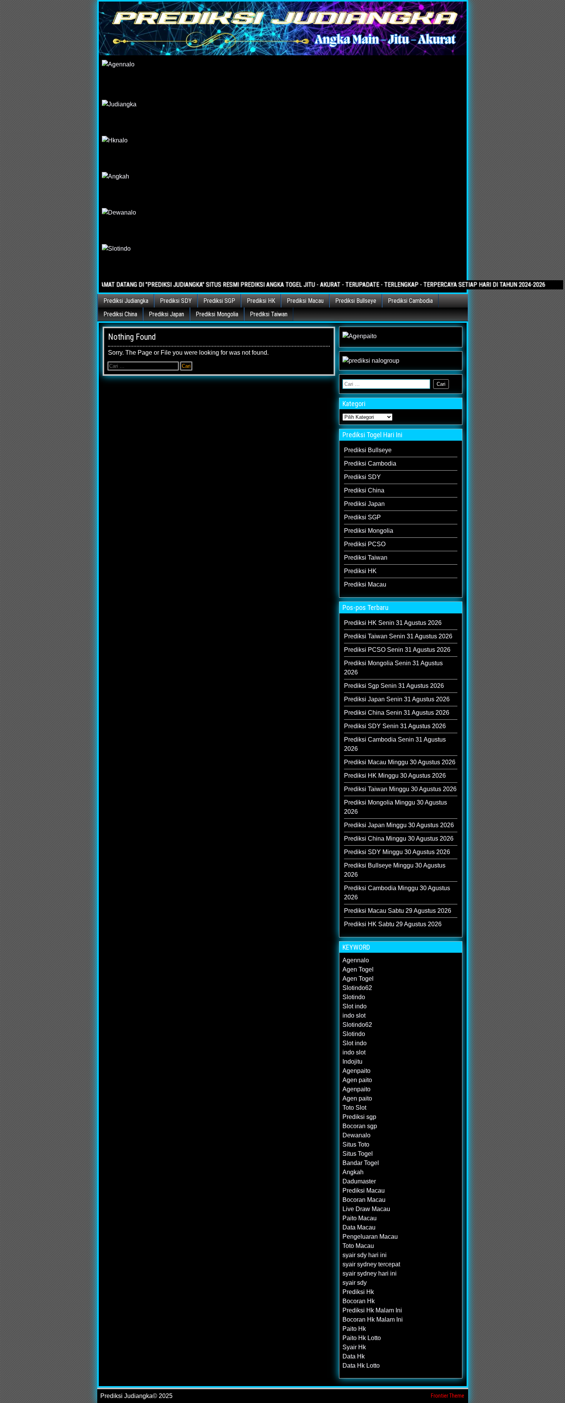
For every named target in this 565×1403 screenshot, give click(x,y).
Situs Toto (355, 1144)
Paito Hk (354, 1328)
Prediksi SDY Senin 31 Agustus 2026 (395, 726)
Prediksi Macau (305, 300)
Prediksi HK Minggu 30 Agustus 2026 (395, 775)
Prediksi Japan (166, 314)
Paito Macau (359, 1218)
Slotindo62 (357, 988)
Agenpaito (356, 1071)
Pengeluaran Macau (370, 1236)
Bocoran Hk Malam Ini (372, 1319)
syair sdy (354, 1282)
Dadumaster (359, 1181)
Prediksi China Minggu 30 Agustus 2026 (399, 838)
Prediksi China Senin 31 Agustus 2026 (396, 712)
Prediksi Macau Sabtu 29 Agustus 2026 (397, 910)
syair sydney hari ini (369, 1273)
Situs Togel (357, 1153)
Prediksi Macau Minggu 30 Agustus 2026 (399, 762)
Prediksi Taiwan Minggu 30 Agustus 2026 (400, 789)
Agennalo (355, 960)
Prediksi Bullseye (355, 300)
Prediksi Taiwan (268, 314)
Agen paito (357, 1080)
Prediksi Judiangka (125, 300)
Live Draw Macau (366, 1209)
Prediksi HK (261, 300)
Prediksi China (120, 314)
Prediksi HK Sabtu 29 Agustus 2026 (393, 924)
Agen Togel (358, 969)
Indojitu (352, 1061)
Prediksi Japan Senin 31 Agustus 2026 (397, 699)
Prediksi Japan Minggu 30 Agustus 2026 (399, 825)
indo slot (354, 1015)
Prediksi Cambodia (410, 300)
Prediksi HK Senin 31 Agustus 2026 (393, 623)
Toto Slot (354, 1107)
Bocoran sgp (359, 1126)
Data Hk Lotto (361, 1365)
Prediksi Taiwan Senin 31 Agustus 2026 (398, 636)
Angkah (353, 1172)
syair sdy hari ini (364, 1255)
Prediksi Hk (358, 1292)
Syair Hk (354, 1347)
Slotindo (353, 997)
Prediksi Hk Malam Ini (372, 1310)
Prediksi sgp (359, 1117)
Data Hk (353, 1356)
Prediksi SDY (176, 300)
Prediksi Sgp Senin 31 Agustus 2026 (394, 685)
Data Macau (359, 1227)
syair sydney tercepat (371, 1264)
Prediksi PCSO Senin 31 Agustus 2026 (397, 649)
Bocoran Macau (364, 1199)
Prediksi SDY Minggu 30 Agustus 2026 (397, 852)
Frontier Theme (447, 1395)
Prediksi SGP (219, 300)
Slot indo (354, 1006)
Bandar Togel (360, 1163)
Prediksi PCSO (365, 544)
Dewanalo (356, 1135)
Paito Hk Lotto (361, 1338)
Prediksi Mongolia (217, 314)
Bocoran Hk (358, 1301)
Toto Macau (358, 1246)
